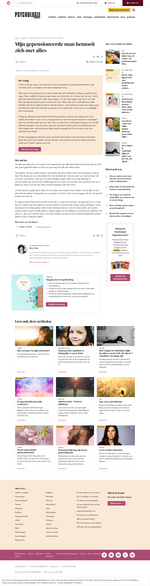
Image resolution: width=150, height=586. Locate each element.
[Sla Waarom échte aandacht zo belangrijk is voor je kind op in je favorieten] (91, 328)
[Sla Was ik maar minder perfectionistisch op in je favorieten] (50, 427)
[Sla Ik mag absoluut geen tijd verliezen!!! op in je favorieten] (50, 379)
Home (17, 38)
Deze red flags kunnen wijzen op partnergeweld (121, 206)
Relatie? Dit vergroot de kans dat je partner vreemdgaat (121, 214)
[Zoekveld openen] (133, 10)
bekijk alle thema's (44, 227)
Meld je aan (115, 503)
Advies (24, 38)
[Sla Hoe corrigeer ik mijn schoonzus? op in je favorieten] (50, 328)
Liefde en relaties (26, 227)
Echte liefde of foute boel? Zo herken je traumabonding (121, 188)
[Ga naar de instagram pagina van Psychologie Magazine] (125, 555)
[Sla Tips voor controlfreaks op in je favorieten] (132, 379)
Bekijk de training (57, 304)
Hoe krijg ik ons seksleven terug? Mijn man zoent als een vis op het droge (121, 197)
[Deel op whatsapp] (102, 57)
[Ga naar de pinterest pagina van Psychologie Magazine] (132, 555)
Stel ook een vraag (29, 149)
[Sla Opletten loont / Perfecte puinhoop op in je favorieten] (91, 379)
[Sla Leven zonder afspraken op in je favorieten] (132, 427)
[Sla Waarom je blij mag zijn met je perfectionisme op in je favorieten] (91, 427)
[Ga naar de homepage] (27, 15)
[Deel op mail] (98, 57)
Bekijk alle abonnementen (120, 277)
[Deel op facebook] (94, 57)
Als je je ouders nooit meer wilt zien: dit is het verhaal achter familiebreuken (120, 178)
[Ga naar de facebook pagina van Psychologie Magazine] (104, 555)
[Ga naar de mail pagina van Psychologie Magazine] (111, 555)
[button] (132, 3)
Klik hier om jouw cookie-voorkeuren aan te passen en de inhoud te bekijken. (109, 580)
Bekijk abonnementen (119, 10)
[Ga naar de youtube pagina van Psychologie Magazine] (118, 555)
